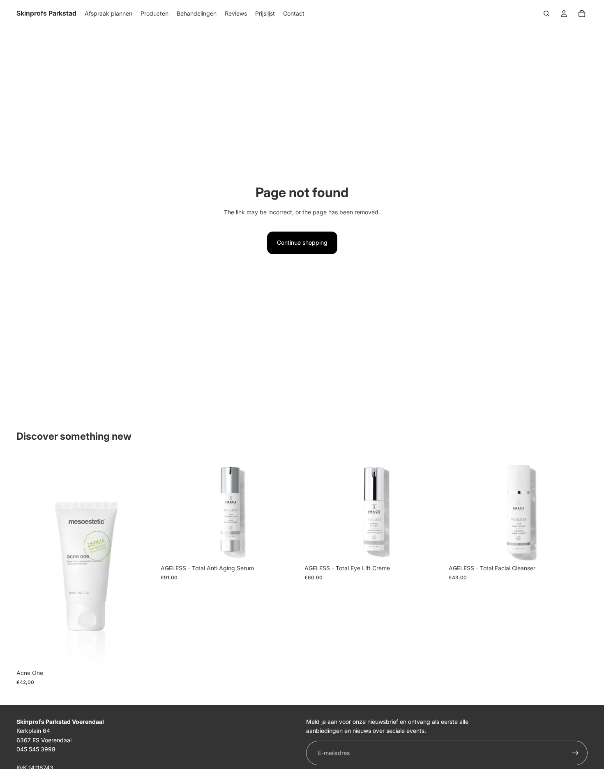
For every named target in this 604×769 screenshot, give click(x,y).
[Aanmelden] (575, 753)
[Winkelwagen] (582, 14)
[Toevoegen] (143, 652)
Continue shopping (302, 242)
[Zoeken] (546, 14)
